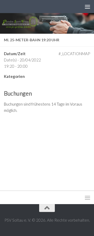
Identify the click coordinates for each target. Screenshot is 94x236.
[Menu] (87, 6)
